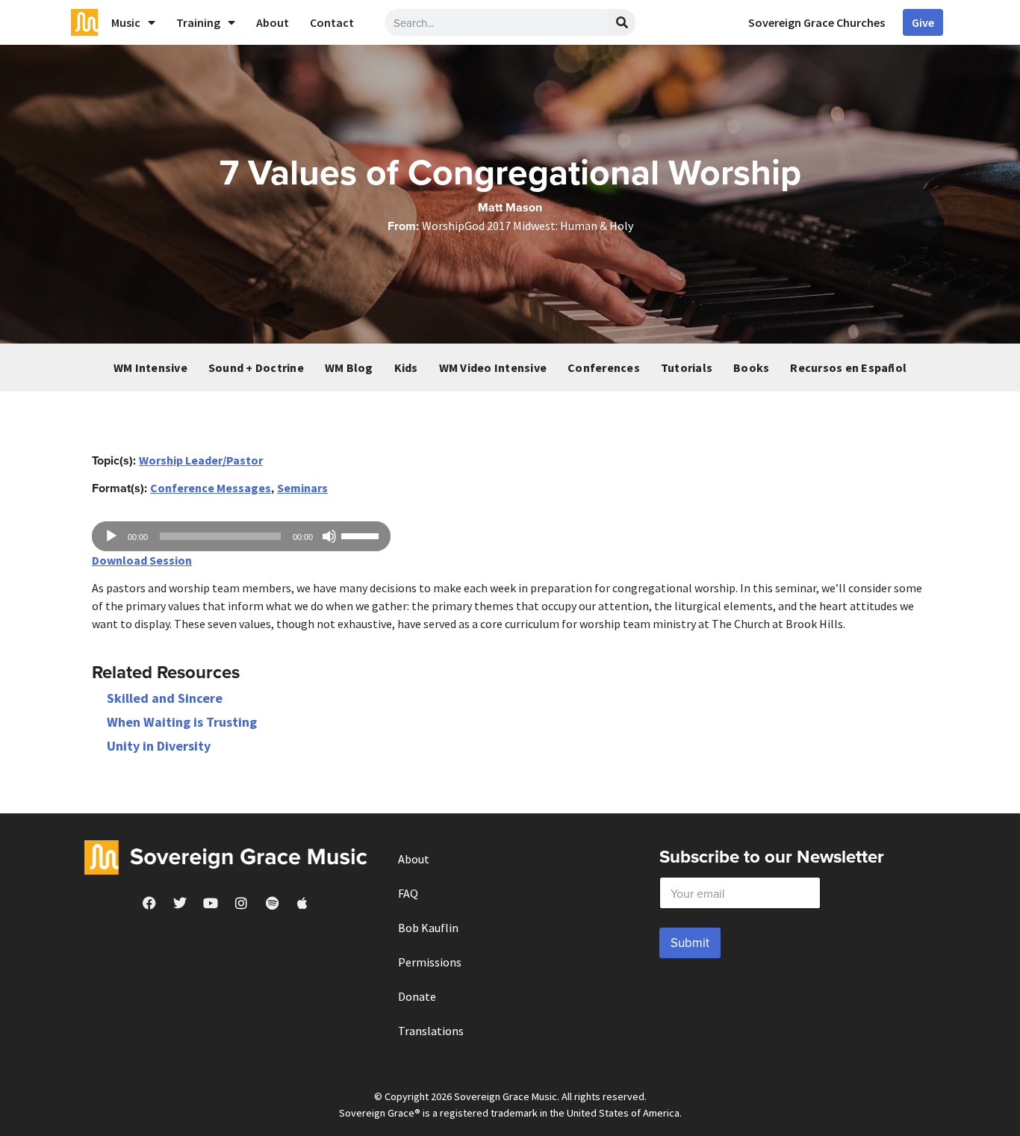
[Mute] (329, 536)
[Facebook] (149, 903)
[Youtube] (210, 903)
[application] (241, 536)
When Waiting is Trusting (182, 721)
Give (923, 22)
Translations (431, 1030)
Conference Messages (210, 487)
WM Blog (349, 367)
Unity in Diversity (159, 745)
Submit (690, 943)
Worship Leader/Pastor (201, 460)
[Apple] (302, 903)
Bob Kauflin (428, 927)
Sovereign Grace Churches (816, 22)
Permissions (429, 962)
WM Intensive (150, 367)
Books (751, 367)
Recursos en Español (848, 367)
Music (125, 22)
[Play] (111, 536)
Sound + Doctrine (256, 367)
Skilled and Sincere (165, 698)
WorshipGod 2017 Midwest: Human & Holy (527, 225)
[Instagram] (241, 903)
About (272, 22)
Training (198, 22)
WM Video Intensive (493, 367)
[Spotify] (271, 903)
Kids (406, 367)
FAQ (408, 893)
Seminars (302, 487)
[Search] (622, 22)
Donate (417, 996)
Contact (332, 22)
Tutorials (686, 367)
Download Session (142, 560)
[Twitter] (180, 903)
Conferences (603, 367)
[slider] (362, 534)
